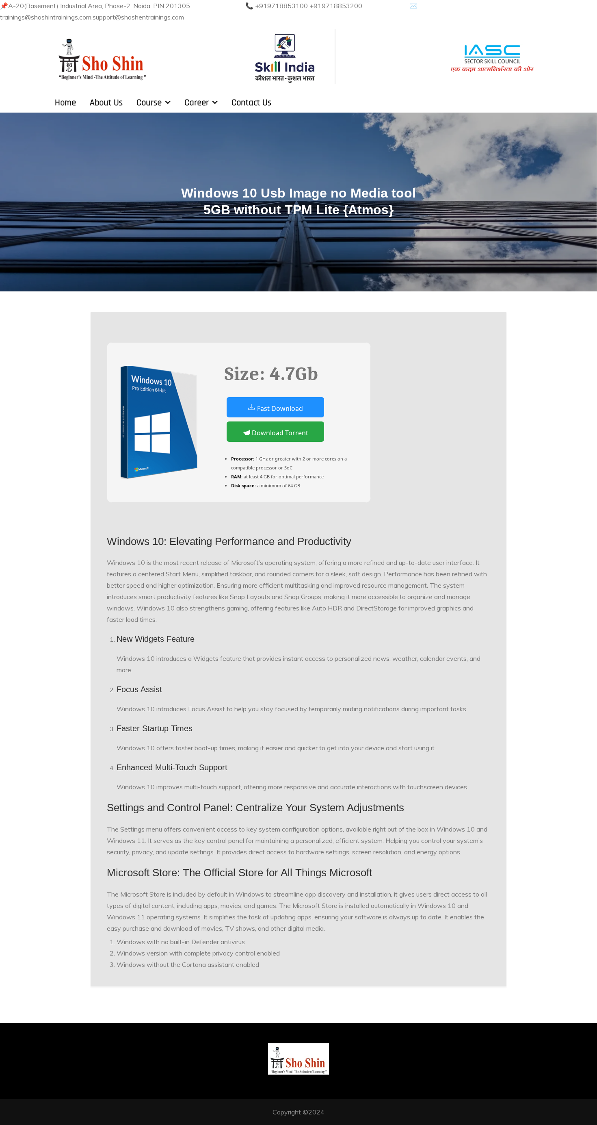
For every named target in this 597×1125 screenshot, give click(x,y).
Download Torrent (279, 432)
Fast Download (279, 408)
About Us (106, 103)
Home (65, 103)
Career (196, 103)
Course (149, 103)
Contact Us (251, 103)
